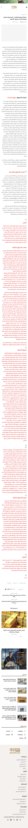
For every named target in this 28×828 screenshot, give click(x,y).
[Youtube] (11, 820)
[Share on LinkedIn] (8, 589)
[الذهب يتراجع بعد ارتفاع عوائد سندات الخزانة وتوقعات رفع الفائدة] (14, 619)
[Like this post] (13, 589)
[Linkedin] (17, 820)
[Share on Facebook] (11, 589)
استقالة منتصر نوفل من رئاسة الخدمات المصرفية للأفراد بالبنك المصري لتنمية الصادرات (9, 717)
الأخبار (25, 771)
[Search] (1, 7)
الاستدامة (24, 784)
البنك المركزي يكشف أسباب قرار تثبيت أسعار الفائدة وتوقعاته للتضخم (9, 690)
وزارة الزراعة (9, 583)
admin (21, 22)
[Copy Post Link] (7, 589)
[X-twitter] (14, 820)
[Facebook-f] (20, 820)
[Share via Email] (5, 589)
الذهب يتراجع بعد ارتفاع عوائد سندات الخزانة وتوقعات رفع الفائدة (14, 631)
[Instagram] (8, 820)
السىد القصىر (15, 583)
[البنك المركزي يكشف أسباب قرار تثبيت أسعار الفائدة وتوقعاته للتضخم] (22, 691)
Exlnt (13, 817)
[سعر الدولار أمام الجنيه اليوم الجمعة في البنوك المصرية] (22, 681)
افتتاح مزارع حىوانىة (23, 583)
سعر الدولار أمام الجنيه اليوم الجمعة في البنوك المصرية (9, 680)
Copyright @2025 (8, 817)
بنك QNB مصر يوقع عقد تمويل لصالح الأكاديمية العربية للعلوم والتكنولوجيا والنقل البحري (9, 708)
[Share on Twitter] (10, 589)
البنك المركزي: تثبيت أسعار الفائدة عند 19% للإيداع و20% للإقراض (10, 699)
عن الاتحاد (24, 756)
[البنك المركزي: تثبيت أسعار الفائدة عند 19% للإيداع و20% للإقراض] (22, 700)
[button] (2, 624)
